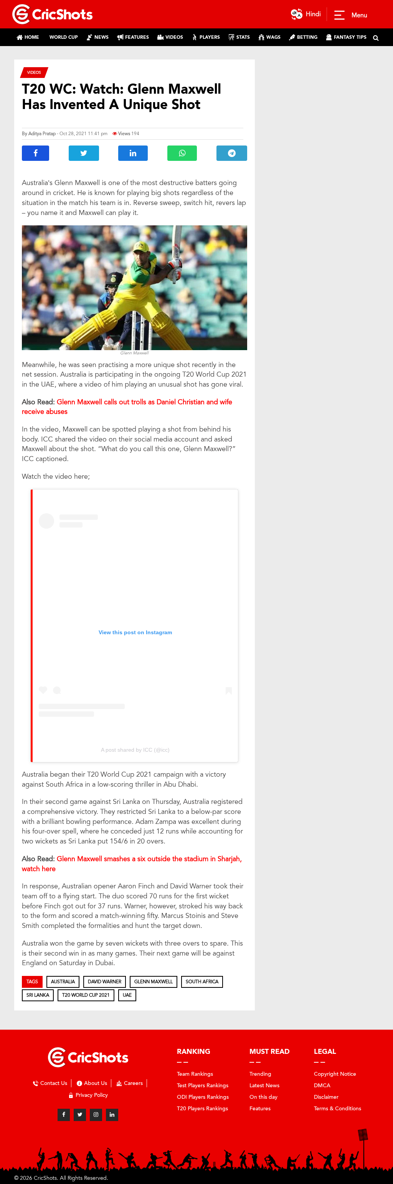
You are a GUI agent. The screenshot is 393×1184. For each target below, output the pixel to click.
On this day (263, 1097)
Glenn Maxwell (153, 982)
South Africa (202, 982)
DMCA (322, 1085)
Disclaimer (326, 1097)
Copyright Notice (335, 1074)
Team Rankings (195, 1074)
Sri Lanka (37, 995)
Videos (34, 72)
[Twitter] (80, 1115)
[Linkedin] (112, 1115)
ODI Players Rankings (203, 1097)
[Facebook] (64, 1115)
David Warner (104, 982)
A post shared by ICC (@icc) (135, 750)
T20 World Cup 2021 (86, 995)
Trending (260, 1074)
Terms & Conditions (337, 1108)
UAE (127, 995)
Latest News (264, 1085)
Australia (63, 982)
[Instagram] (96, 1115)
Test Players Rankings (202, 1085)
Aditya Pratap (42, 134)
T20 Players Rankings (202, 1108)
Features (260, 1108)
